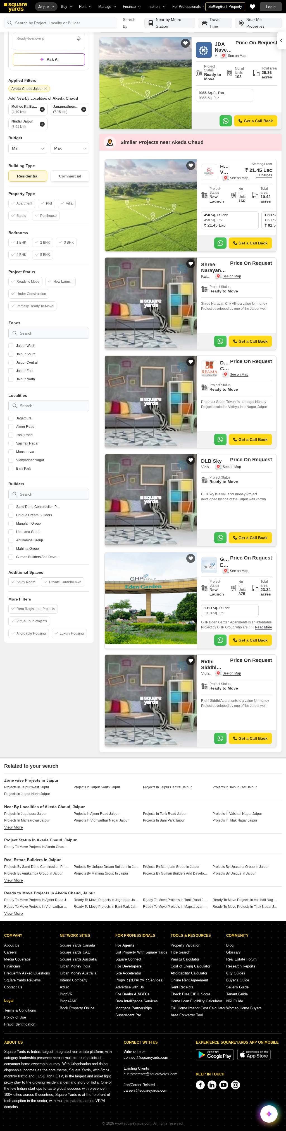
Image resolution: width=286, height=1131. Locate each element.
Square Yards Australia (78, 959)
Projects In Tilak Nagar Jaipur (235, 820)
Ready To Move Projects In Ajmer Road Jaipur (37, 900)
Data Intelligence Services (136, 1001)
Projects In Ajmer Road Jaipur (96, 814)
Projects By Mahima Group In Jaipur (101, 873)
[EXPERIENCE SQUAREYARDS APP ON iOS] (254, 1059)
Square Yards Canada (77, 945)
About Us (11, 945)
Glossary (233, 952)
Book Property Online (77, 1008)
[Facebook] (200, 1084)
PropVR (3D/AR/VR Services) (139, 980)
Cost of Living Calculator (190, 966)
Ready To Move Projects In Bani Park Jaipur (106, 907)
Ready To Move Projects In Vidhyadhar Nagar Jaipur (37, 907)
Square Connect (128, 959)
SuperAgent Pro (128, 1015)
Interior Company (73, 980)
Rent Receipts (182, 987)
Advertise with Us (129, 987)
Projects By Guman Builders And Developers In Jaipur (175, 873)
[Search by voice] (79, 39)
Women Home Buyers (244, 1008)
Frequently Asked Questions (27, 973)
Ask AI (53, 59)
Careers (10, 952)
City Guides (235, 973)
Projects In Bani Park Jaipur (164, 820)
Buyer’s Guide (237, 980)
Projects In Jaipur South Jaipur (97, 787)
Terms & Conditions (20, 1010)
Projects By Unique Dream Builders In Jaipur (106, 867)
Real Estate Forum (241, 959)
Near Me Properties (255, 23)
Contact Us (13, 987)
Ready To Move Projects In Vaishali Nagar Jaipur (245, 900)
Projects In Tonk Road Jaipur (165, 814)
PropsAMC (68, 1001)
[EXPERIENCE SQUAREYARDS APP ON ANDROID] (215, 1059)
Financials (12, 966)
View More (13, 827)
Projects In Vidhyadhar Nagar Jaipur (101, 820)
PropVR (66, 994)
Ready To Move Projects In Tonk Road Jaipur (175, 900)
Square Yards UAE (75, 952)
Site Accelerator (128, 973)
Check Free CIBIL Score (190, 994)
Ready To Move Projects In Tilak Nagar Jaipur (245, 907)
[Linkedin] (212, 1084)
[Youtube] (223, 1084)
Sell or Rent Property (225, 6)
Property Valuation (185, 945)
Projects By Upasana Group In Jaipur (241, 867)
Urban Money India (75, 966)
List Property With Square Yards (141, 952)
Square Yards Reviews (22, 980)
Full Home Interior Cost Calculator (198, 1008)
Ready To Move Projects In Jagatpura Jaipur (106, 900)
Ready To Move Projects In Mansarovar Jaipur (175, 907)
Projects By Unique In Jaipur (234, 873)
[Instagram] (235, 1084)
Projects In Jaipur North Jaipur (27, 794)
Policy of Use (15, 1017)
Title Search (180, 952)
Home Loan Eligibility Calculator (196, 1001)
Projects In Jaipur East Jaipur (235, 787)
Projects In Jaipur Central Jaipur (167, 787)
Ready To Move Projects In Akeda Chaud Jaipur (37, 847)
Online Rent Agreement (189, 980)
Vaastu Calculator (185, 959)
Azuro (64, 987)
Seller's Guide (237, 987)
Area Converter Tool (187, 1015)
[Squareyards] (15, 7)
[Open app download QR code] (281, 40)
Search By (129, 22)
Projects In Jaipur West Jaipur (26, 787)
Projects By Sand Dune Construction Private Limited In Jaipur (37, 867)
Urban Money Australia (78, 973)
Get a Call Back (258, 121)
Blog (229, 945)
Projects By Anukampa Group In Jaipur (33, 873)
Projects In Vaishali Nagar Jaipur (237, 814)
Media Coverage (17, 959)
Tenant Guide (237, 994)
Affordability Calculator (189, 973)
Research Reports (240, 966)
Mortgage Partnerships (133, 1008)
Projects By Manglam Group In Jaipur (171, 867)
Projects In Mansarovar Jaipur (26, 820)
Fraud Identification (19, 1024)
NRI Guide (234, 1001)
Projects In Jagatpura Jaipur (25, 814)
